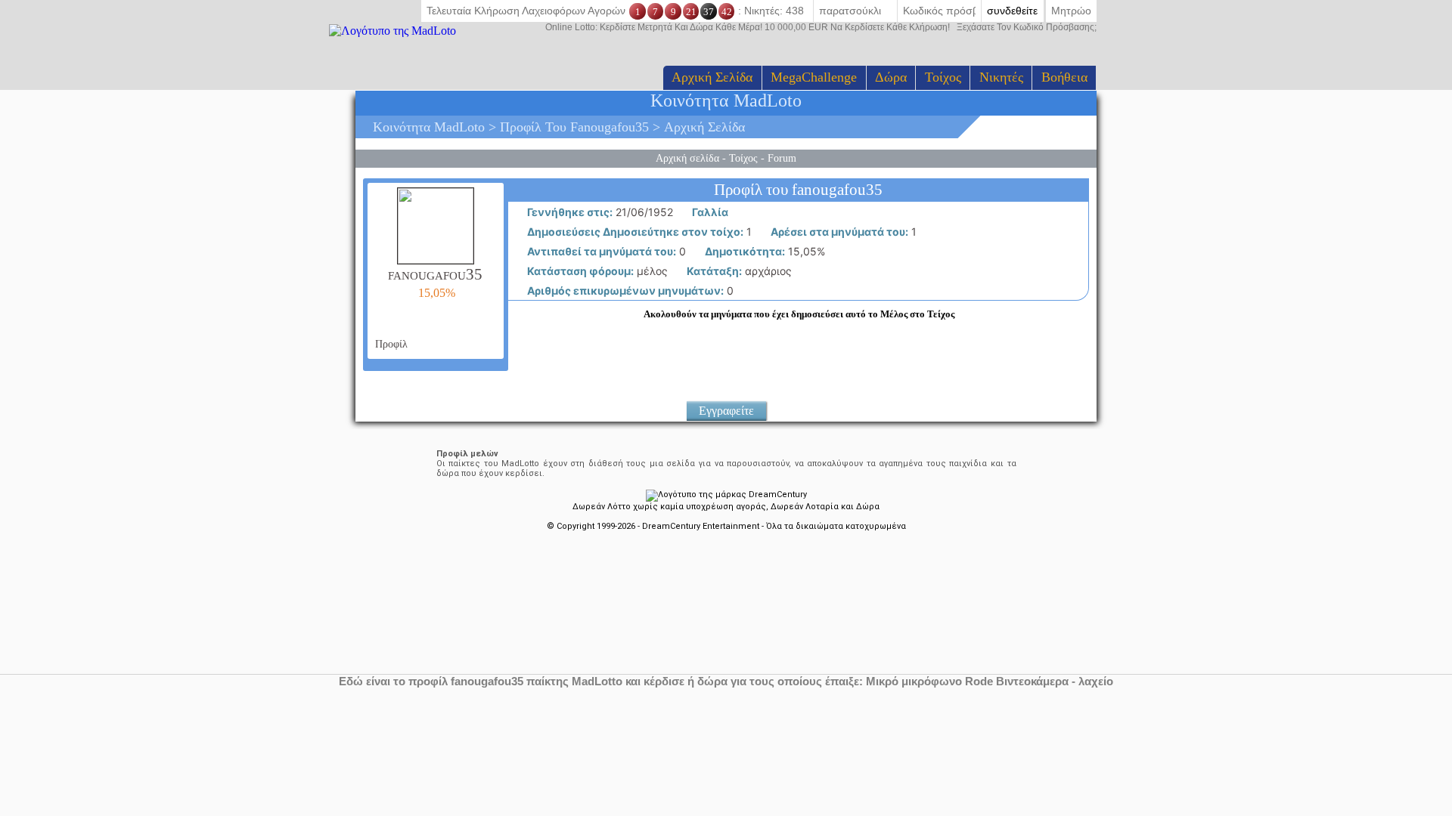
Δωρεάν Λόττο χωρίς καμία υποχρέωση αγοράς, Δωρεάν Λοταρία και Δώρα (726, 507)
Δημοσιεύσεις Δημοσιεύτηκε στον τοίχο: (634, 231)
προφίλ (390, 344)
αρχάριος (738, 270)
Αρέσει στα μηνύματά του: (838, 231)
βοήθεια (1064, 77)
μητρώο (1071, 11)
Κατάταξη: (713, 270)
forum (782, 158)
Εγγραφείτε (726, 410)
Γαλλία (709, 212)
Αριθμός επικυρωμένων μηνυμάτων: (624, 290)
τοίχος (943, 77)
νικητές (1001, 77)
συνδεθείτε (1012, 11)
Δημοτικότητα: (744, 251)
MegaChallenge (814, 77)
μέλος (596, 270)
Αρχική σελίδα (712, 77)
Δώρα (891, 77)
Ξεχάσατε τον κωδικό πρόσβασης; (821, 27)
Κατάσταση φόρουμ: (579, 270)
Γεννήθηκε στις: (569, 212)
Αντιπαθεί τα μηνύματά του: (600, 251)
